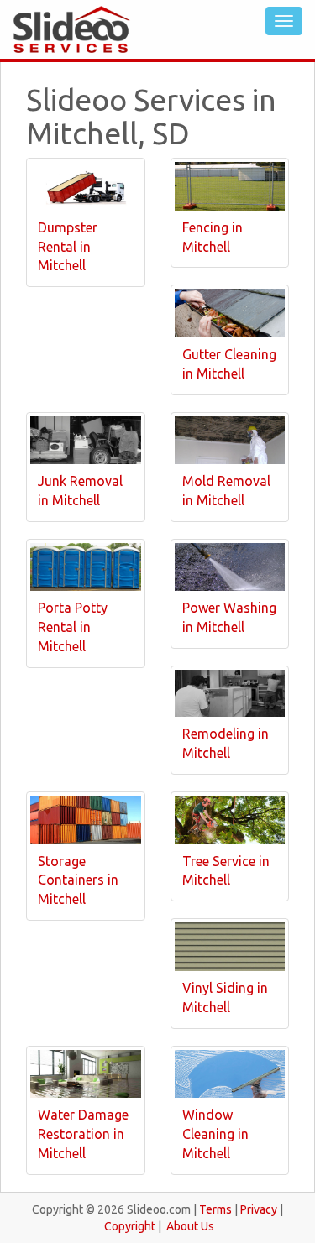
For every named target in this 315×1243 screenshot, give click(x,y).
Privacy (258, 1209)
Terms (215, 1209)
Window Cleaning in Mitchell (215, 1134)
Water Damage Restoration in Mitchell (83, 1134)
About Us (190, 1226)
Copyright (129, 1226)
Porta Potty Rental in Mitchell (73, 627)
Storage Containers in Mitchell (78, 880)
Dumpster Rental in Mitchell (67, 247)
